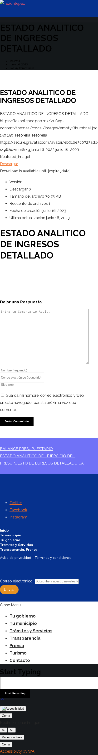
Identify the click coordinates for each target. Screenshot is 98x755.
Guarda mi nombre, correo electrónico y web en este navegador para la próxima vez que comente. (42, 402)
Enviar (9, 589)
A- (3, 730)
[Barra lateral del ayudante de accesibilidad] (13, 708)
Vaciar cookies (12, 737)
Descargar (9, 164)
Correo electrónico (17, 581)
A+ (12, 730)
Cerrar (6, 716)
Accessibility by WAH (18, 751)
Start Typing (20, 672)
